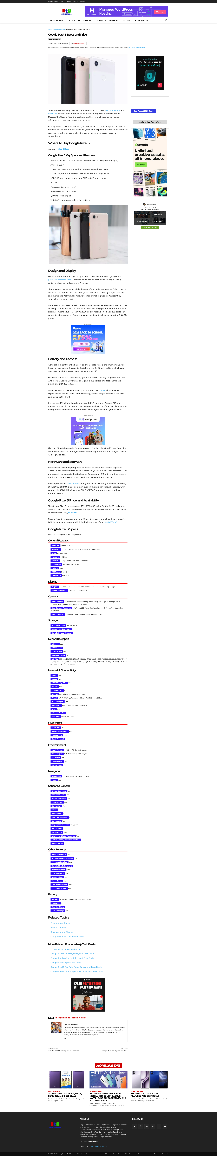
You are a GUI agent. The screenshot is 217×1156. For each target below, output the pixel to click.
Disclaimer (141, 1154)
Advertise (108, 1154)
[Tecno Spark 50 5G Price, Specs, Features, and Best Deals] (67, 1079)
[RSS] (153, 1126)
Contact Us (165, 1154)
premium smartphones (59, 280)
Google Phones (79, 1018)
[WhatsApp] (156, 43)
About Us (157, 1154)
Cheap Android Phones (62, 932)
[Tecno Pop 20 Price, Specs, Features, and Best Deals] (150, 1079)
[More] (166, 43)
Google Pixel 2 (113, 110)
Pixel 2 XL (52, 114)
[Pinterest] (151, 43)
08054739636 (93, 1141)
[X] (145, 43)
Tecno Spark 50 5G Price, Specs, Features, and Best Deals (65, 1095)
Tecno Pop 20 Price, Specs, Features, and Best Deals (145, 1095)
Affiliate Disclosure (130, 1154)
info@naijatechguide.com (98, 1146)
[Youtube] (165, 1126)
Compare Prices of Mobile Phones (67, 936)
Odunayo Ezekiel (78, 43)
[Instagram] (140, 1126)
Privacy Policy (117, 1154)
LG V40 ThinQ (110, 522)
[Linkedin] (161, 43)
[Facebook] (140, 43)
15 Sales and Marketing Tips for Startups (63, 1051)
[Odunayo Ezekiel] (56, 1031)
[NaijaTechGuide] (66, 11)
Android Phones (62, 1018)
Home (50, 29)
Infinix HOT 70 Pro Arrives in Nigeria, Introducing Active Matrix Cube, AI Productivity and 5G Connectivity (108, 1097)
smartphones (73, 483)
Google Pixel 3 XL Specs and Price (114, 1051)
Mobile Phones (59, 29)
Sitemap (149, 1154)
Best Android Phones (61, 923)
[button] (166, 20)
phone (102, 390)
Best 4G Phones (58, 927)
